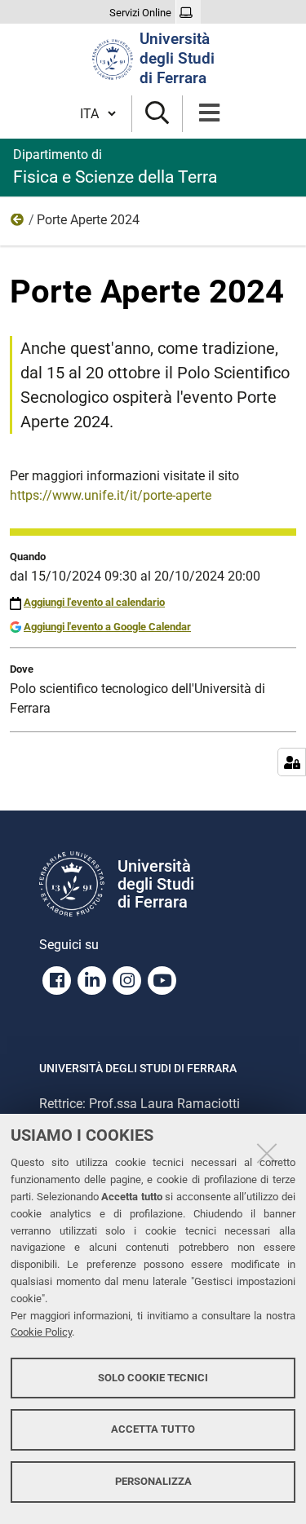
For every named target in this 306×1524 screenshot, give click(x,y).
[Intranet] (188, 13)
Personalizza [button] (153, 1481)
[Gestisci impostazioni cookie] (291, 762)
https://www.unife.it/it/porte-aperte (110, 495)
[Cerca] (157, 113)
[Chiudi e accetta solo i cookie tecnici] (267, 1153)
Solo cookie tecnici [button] (153, 1378)
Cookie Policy (41, 1332)
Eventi (18, 223)
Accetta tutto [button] (153, 1429)
